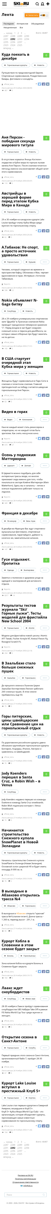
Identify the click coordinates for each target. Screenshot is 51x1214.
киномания (27, 419)
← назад (7, 33)
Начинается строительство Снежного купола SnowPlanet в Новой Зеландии (20, 838)
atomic (31, 628)
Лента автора (7, 88)
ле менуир (11, 521)
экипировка (29, 570)
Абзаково (21, 913)
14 (14, 595)
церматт (11, 465)
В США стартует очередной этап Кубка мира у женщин (22, 362)
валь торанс (31, 521)
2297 (19, 42)
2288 (12, 36)
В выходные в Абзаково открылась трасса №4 (21, 895)
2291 (5, 39)
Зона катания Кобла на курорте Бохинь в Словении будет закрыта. (22, 965)
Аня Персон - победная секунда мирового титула (18, 141)
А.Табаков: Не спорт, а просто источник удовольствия (20, 251)
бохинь (10, 956)
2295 (5, 42)
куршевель (33, 262)
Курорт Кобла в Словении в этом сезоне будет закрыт (20, 944)
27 (13, 445)
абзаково (11, 906)
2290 (26, 36)
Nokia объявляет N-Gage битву (19, 302)
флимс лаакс (31, 998)
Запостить (32, 15)
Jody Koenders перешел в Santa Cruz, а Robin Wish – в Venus (21, 779)
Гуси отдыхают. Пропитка (16, 561)
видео (9, 419)
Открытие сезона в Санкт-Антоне (19, 1038)
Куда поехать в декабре (15, 56)
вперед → (8, 48)
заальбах (11, 678)
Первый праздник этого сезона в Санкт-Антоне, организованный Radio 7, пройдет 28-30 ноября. (25, 1058)
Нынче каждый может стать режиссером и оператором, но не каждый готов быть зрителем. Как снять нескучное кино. (23, 430)
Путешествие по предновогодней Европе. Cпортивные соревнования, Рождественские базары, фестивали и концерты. (24, 75)
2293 (19, 39)
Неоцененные (10, 27)
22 (13, 290)
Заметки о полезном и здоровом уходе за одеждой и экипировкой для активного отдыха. (22, 580)
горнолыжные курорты (17, 65)
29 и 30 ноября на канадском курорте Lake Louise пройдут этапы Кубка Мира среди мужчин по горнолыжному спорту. (23, 222)
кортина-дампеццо (37, 1098)
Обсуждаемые (37, 23)
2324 (12, 45)
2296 (12, 42)
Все (21, 27)
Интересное (22, 23)
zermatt (27, 465)
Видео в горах (14, 411)
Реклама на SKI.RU (25, 1175)
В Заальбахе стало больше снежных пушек (19, 667)
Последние (9, 23)
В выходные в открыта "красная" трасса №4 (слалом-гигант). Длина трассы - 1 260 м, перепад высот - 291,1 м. (23, 916)
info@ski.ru (28, 1185)
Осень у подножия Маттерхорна (19, 456)
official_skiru (9, 84)
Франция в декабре (20, 513)
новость (40, 65)
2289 (19, 36)
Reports (7, 284)
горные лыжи (13, 152)
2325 (19, 45)
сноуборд (11, 311)
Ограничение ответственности (26, 1182)
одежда (10, 570)
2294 (26, 39)
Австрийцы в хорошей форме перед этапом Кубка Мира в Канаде (20, 199)
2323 (5, 45)
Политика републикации (25, 1179)
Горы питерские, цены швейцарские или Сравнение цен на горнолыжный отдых (23, 722)
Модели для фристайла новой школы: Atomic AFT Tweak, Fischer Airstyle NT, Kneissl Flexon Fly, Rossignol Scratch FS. (25, 638)
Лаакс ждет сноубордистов (16, 989)
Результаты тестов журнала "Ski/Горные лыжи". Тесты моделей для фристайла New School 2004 (24, 613)
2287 (5, 36)
